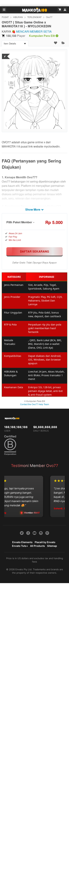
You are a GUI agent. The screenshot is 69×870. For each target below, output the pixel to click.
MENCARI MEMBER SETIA (34, 31)
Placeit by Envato (45, 542)
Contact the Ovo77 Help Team (34, 404)
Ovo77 (49, 17)
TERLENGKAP (34, 17)
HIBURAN (18, 17)
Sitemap (52, 545)
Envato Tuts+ (20, 545)
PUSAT (5, 17)
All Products (37, 545)
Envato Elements (22, 542)
